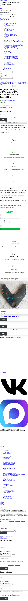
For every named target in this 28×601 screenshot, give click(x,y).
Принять (12, 518)
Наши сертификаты (10, 64)
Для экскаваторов (3, 350)
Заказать (3, 119)
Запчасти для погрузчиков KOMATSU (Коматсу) (13, 83)
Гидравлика (8, 26)
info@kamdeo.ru (6, 4)
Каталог (11, 82)
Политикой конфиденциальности (7, 515)
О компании (2, 354)
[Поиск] (1, 73)
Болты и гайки (8, 24)
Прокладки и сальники (10, 39)
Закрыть (2, 446)
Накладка (3, 311)
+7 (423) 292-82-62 (12, 14)
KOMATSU (16, 82)
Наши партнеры (9, 63)
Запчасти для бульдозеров (11, 55)
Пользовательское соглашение (5, 444)
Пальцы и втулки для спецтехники (13, 37)
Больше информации (5, 518)
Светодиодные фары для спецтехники (14, 45)
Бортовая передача (9, 25)
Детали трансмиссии (10, 33)
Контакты (2, 356)
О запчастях (8, 62)
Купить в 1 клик (4, 121)
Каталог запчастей (3, 344)
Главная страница (4, 82)
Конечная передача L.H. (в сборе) (10, 316)
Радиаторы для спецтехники (12, 40)
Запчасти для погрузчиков (11, 56)
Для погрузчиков (3, 347)
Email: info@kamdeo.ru (4, 369)
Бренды (1, 362)
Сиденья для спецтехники (11, 46)
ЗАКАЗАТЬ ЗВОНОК (5, 19)
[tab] (2, 123)
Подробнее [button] (2, 313)
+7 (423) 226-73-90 (12, 16)
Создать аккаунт (4, 509)
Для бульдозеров (3, 346)
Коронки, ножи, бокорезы (11, 35)
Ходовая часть (8, 52)
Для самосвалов (3, 349)
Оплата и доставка (3, 357)
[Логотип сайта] (3, 0)
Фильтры (7, 51)
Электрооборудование (10, 53)
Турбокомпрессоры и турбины (12, 48)
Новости (1, 359)
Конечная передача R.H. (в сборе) (10, 323)
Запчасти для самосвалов (11, 57)
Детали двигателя (9, 29)
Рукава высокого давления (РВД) (13, 44)
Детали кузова (8, 30)
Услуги (1, 352)
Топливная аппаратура (10, 47)
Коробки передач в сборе (11, 34)
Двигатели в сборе (9, 28)
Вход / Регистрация (7, 498)
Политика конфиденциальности (5, 442)
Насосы (7, 36)
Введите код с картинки (5, 551)
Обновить (13, 554)
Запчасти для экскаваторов (11, 58)
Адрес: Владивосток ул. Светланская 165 (8, 367)
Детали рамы (8, 31)
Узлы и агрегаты (9, 50)
